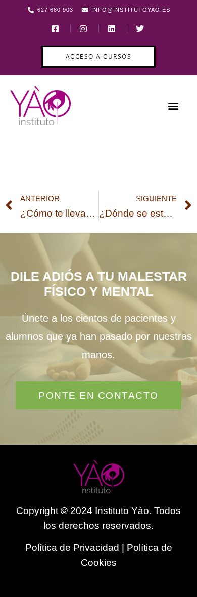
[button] (173, 105)
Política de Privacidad (72, 547)
